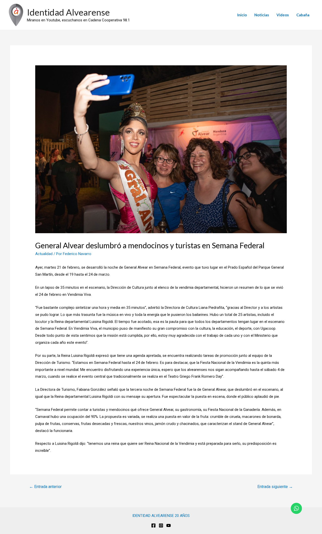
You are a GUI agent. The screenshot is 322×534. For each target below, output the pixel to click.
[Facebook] (153, 525)
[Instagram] (161, 525)
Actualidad (44, 254)
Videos (282, 15)
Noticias (261, 15)
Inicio (242, 15)
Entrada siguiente (275, 486)
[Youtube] (168, 525)
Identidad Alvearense (68, 12)
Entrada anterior (45, 486)
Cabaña (302, 15)
